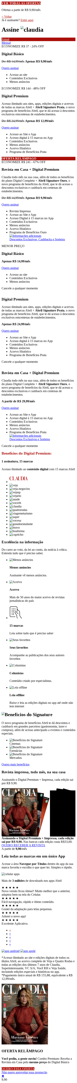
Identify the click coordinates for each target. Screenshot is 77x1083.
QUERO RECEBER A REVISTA (23, 845)
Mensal (6, 42)
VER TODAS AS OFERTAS (21, 3)
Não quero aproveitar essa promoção (24, 1072)
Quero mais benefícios (15, 764)
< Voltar (7, 16)
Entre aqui (27, 20)
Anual (5, 39)
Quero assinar (10, 68)
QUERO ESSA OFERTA (18, 1068)
